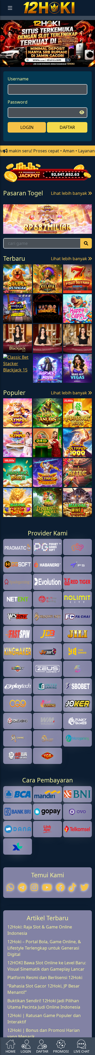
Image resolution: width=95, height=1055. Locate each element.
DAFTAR (67, 140)
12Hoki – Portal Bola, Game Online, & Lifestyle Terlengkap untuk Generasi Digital (44, 992)
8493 (59, 228)
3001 (21, 228)
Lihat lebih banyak (69, 207)
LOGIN (27, 140)
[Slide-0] (43, 73)
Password (17, 115)
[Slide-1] (52, 73)
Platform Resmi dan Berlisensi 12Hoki (44, 1022)
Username (18, 92)
